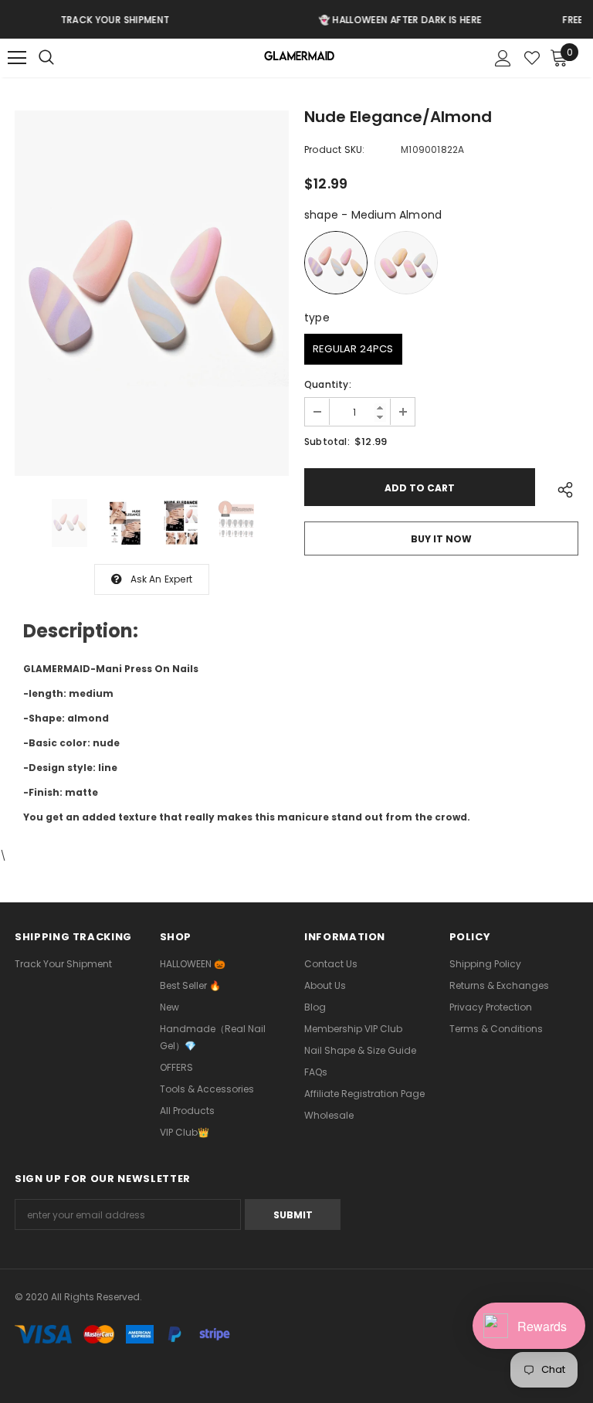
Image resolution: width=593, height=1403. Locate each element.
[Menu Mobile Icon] (17, 58)
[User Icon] (503, 58)
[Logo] (298, 58)
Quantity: (327, 384)
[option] (152, 293)
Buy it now (441, 538)
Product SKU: (334, 149)
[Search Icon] (62, 58)
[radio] (336, 262)
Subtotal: (327, 441)
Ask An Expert (161, 579)
